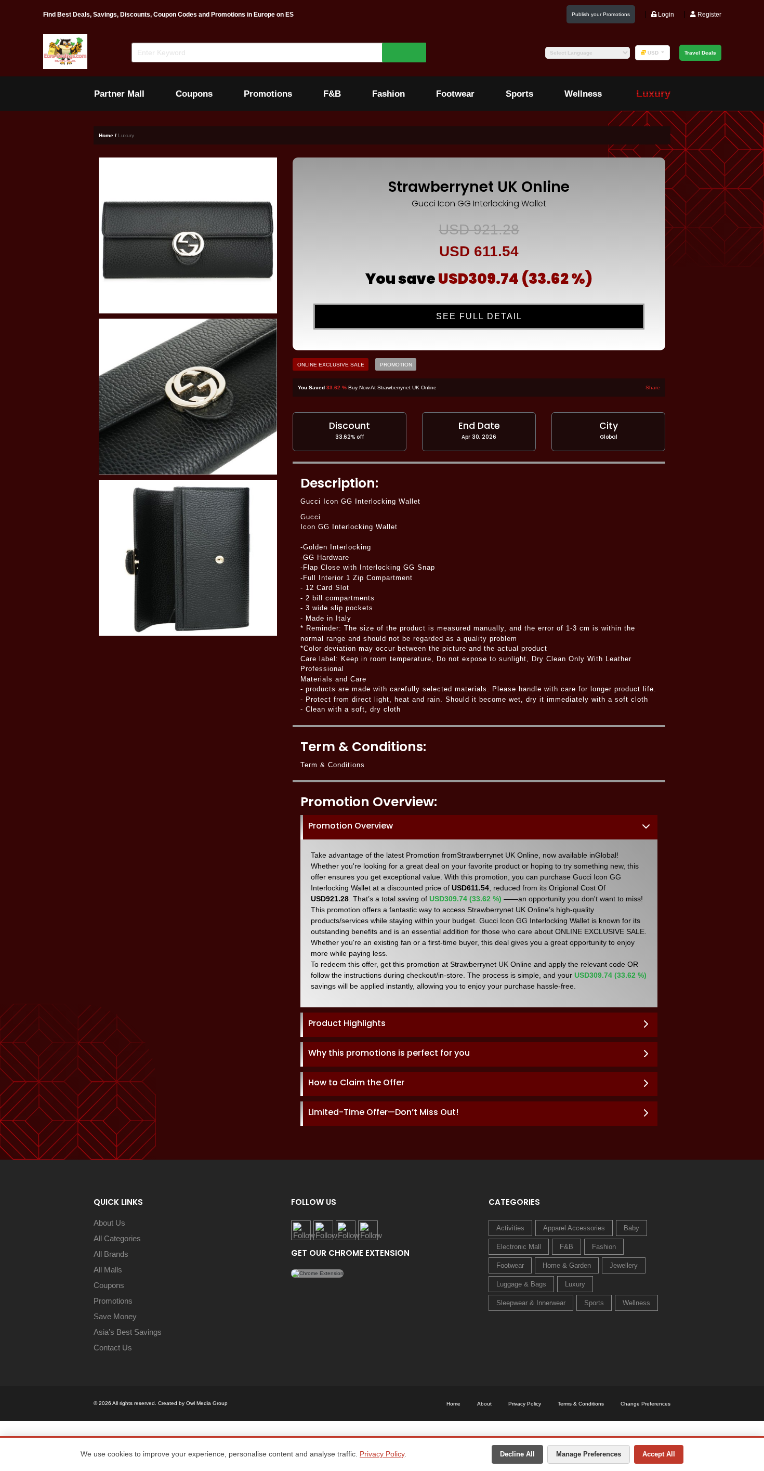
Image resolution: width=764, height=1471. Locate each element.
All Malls (108, 1269)
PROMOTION (396, 364)
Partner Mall (119, 94)
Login (665, 14)
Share (653, 387)
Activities (510, 1228)
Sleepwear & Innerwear (530, 1303)
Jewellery (624, 1265)
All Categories (117, 1238)
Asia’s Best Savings (128, 1332)
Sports (519, 94)
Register (708, 14)
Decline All (517, 1454)
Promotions (268, 94)
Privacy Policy (382, 1454)
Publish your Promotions (601, 14)
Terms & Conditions (581, 1404)
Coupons (194, 94)
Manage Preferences (588, 1454)
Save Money (115, 1316)
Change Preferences (645, 1404)
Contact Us (113, 1347)
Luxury (575, 1284)
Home (453, 1404)
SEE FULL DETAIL (479, 316)
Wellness (583, 94)
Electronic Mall (518, 1247)
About (484, 1404)
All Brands (111, 1254)
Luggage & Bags (521, 1284)
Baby (631, 1228)
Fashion (388, 94)
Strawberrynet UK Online (479, 187)
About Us (109, 1222)
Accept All (658, 1454)
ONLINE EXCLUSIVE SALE (330, 364)
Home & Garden (567, 1265)
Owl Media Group (207, 1403)
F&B (332, 94)
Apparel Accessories (574, 1228)
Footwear (455, 94)
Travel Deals (700, 53)
